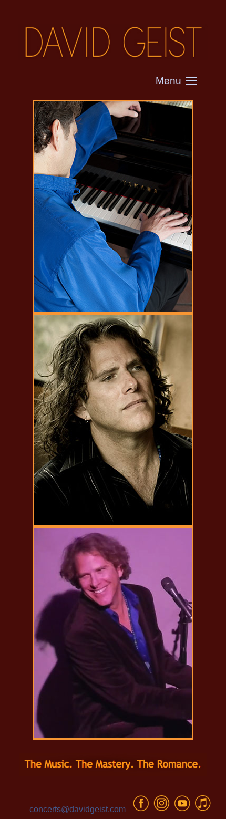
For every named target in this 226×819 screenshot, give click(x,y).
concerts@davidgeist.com (77, 809)
